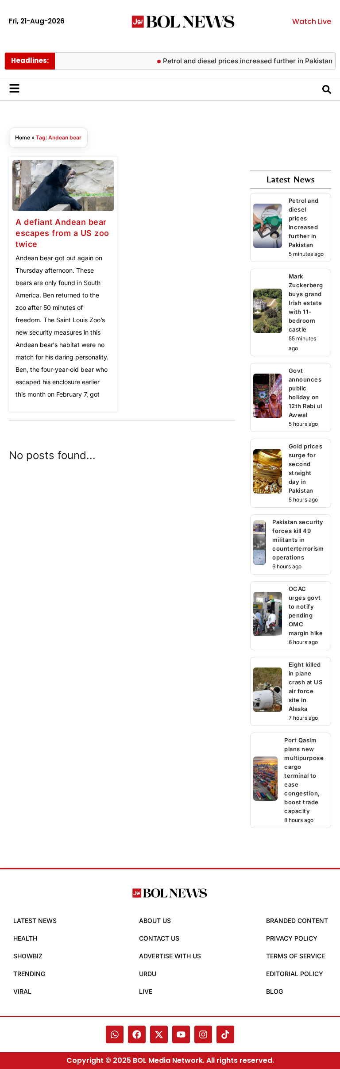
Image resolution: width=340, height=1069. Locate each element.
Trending (29, 973)
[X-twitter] (159, 1034)
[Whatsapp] (115, 1034)
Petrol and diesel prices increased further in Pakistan (242, 61)
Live (145, 991)
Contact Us (159, 938)
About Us (155, 920)
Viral (22, 991)
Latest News (35, 920)
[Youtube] (181, 1034)
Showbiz (27, 956)
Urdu (147, 973)
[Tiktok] (225, 1034)
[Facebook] (137, 1034)
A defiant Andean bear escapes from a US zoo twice (62, 233)
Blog (274, 991)
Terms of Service (295, 956)
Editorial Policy (294, 973)
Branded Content (297, 920)
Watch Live (311, 21)
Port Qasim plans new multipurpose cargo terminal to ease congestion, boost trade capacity (304, 775)
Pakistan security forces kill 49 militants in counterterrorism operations (298, 539)
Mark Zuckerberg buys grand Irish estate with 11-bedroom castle (306, 303)
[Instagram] (203, 1034)
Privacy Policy (291, 938)
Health (25, 938)
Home (22, 137)
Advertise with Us (170, 956)
